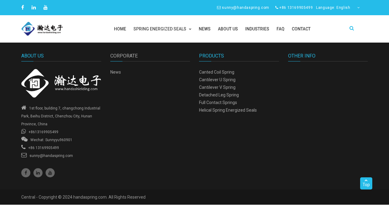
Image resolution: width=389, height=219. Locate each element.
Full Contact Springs (218, 102)
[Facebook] (25, 172)
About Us (228, 28)
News (205, 28)
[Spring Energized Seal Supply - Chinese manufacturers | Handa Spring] (61, 29)
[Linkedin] (38, 172)
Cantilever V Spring (217, 87)
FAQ (280, 28)
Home (120, 28)
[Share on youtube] (46, 7)
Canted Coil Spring (216, 72)
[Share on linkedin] (34, 7)
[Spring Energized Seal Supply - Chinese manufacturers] (61, 83)
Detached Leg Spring (219, 94)
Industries (257, 28)
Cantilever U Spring (217, 79)
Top (366, 184)
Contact (301, 28)
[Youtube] (50, 172)
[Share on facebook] (23, 7)
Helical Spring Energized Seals (228, 110)
